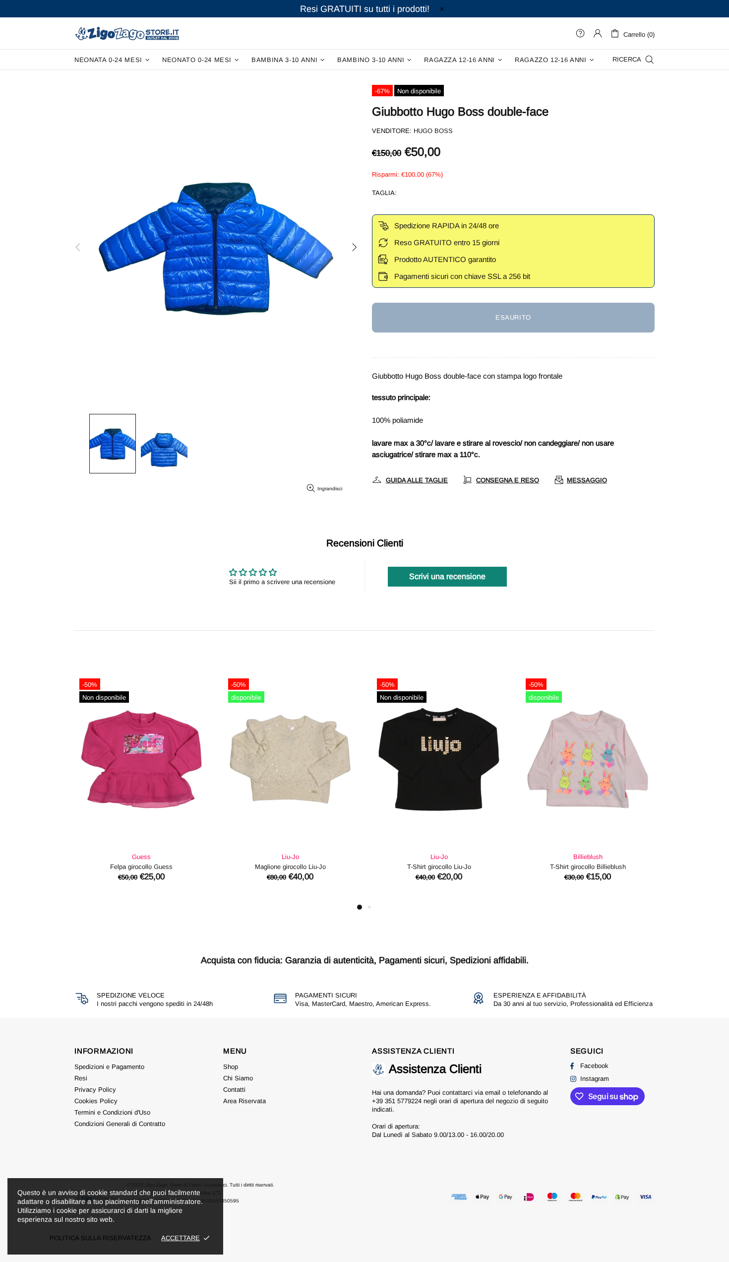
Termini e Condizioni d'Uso (112, 1112)
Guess (141, 857)
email (492, 1092)
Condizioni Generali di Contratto (119, 1124)
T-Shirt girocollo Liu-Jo (439, 866)
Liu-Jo (290, 857)
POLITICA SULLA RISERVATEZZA (100, 1238)
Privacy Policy (95, 1089)
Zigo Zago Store (127, 33)
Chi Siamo (238, 1078)
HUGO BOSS (433, 130)
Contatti (234, 1089)
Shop (230, 1066)
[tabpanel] (141, 787)
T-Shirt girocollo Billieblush (588, 866)
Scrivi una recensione (447, 576)
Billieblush (588, 857)
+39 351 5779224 (397, 1101)
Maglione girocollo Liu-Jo (290, 866)
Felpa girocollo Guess (141, 866)
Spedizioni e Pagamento (109, 1066)
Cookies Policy (96, 1101)
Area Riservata (244, 1101)
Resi (80, 1078)
